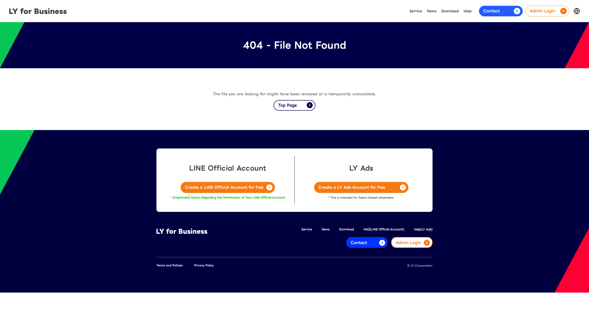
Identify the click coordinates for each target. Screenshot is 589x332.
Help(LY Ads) (423, 229)
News (431, 11)
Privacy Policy (204, 265)
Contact (491, 11)
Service (416, 11)
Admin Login (542, 11)
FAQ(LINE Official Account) (384, 229)
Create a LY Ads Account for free (351, 187)
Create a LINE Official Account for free (224, 187)
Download (450, 11)
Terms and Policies (169, 265)
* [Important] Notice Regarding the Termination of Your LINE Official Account (227, 197)
